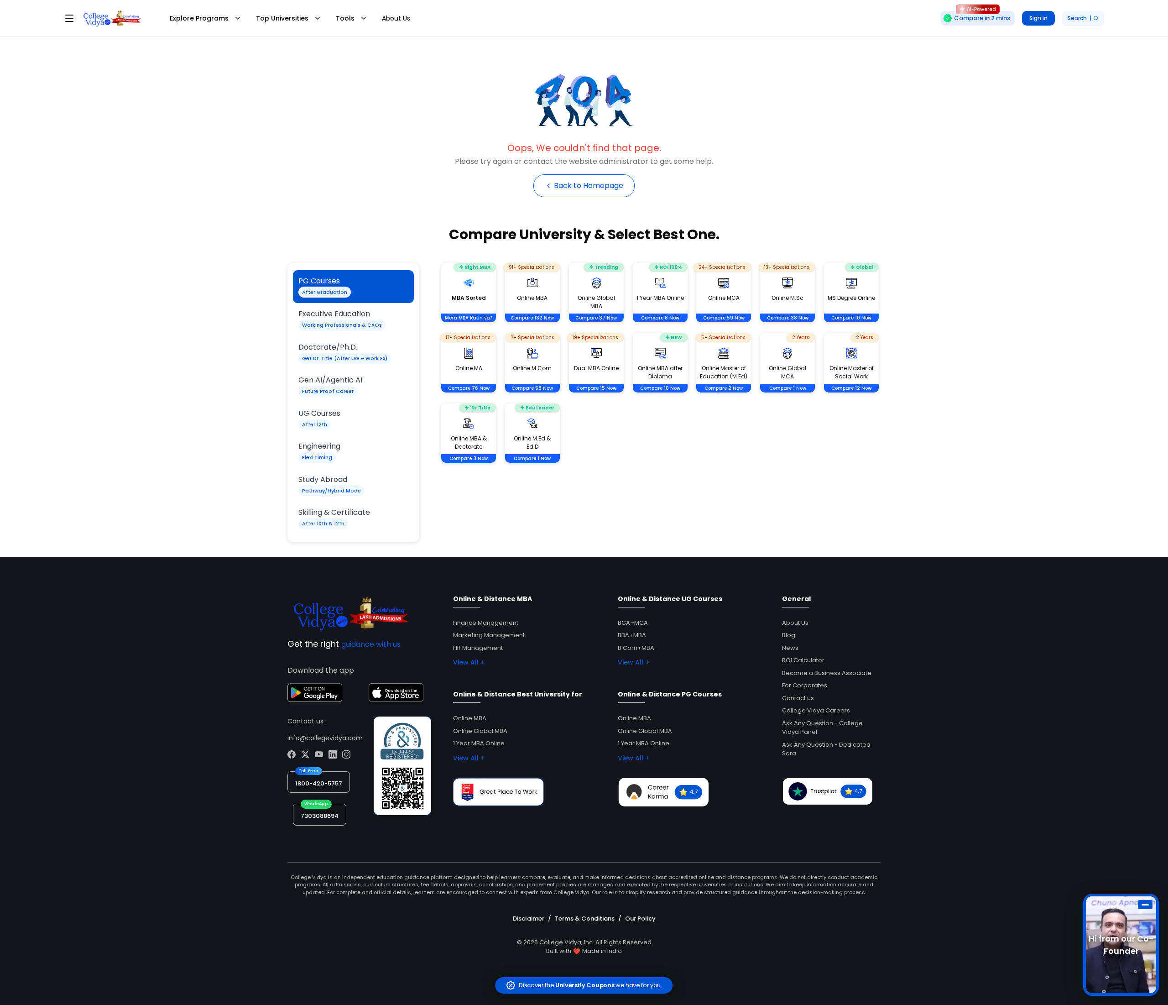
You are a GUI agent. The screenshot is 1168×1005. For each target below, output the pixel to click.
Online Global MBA (480, 731)
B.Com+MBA (636, 648)
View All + (469, 662)
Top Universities (282, 18)
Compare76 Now (469, 388)
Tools (345, 18)
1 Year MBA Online (479, 743)
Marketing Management (489, 635)
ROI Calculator (803, 660)
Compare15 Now (596, 388)
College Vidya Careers (816, 710)
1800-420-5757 (318, 783)
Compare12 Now (851, 388)
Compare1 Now (787, 388)
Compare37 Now (596, 317)
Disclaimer (528, 918)
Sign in (1038, 18)
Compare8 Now (660, 317)
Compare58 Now (532, 388)
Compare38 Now (787, 317)
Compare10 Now (851, 317)
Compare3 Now (468, 458)
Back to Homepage (588, 185)
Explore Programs (199, 18)
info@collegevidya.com (325, 738)
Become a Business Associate (826, 673)
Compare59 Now (724, 317)
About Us (396, 18)
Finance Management (485, 622)
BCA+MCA (633, 622)
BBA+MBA (632, 635)
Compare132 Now (532, 317)
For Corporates (804, 685)
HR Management (478, 648)
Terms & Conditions (585, 918)
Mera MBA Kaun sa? (468, 317)
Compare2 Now (723, 388)
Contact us (798, 698)
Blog (788, 635)
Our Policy (640, 918)
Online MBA (469, 718)
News (790, 648)
